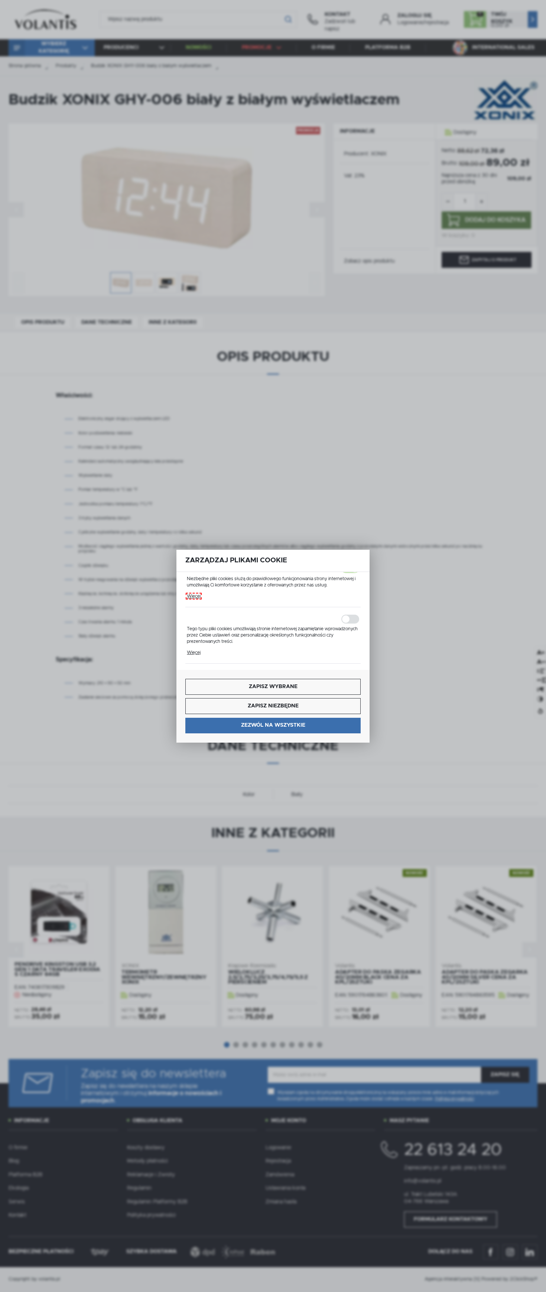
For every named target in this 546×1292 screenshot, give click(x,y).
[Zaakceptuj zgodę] (273, 619)
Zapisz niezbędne (273, 706)
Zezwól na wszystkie (273, 725)
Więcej (194, 596)
